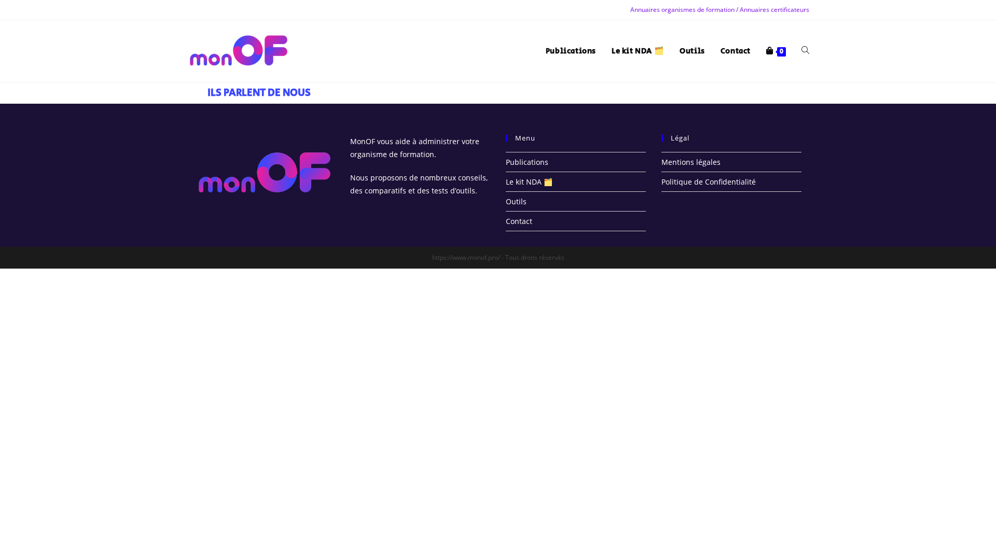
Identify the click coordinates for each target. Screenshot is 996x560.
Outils (516, 201)
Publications (527, 162)
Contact (519, 221)
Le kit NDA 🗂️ (529, 182)
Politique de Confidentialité (708, 182)
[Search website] (805, 51)
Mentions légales (691, 162)
